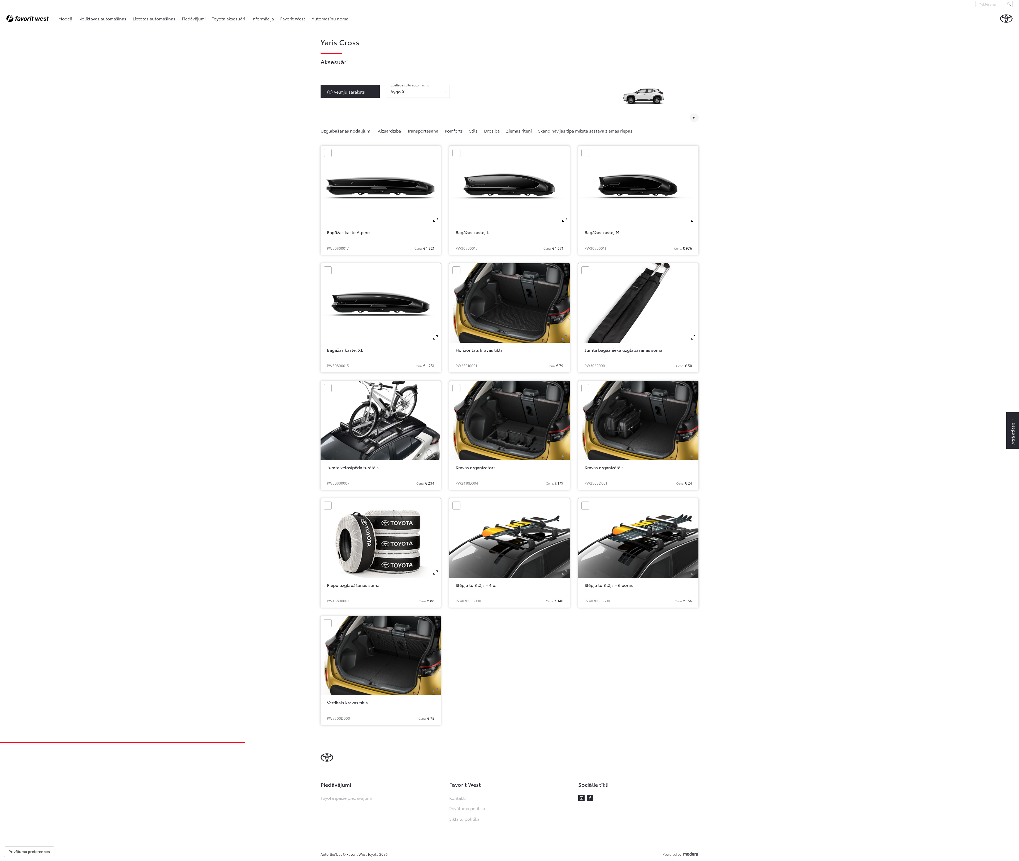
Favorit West (292, 18)
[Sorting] (694, 117)
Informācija (263, 18)
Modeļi (65, 18)
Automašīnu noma (330, 18)
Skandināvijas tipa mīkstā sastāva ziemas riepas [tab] (585, 131)
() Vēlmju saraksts (346, 92)
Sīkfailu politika (464, 819)
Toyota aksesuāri (228, 18)
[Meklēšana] (1009, 4)
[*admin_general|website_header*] (1006, 18)
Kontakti (457, 798)
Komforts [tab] (454, 131)
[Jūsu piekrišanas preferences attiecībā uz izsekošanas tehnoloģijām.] (29, 852)
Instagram (581, 798)
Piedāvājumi (194, 18)
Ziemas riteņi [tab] (519, 131)
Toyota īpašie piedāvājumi (346, 798)
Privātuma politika (467, 808)
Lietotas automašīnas (154, 18)
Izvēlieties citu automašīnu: (410, 85)
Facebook (590, 798)
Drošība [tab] (492, 131)
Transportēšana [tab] (422, 131)
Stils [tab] (473, 131)
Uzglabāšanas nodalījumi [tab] (346, 131)
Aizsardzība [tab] (389, 131)
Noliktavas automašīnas (102, 18)
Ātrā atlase (1012, 434)
